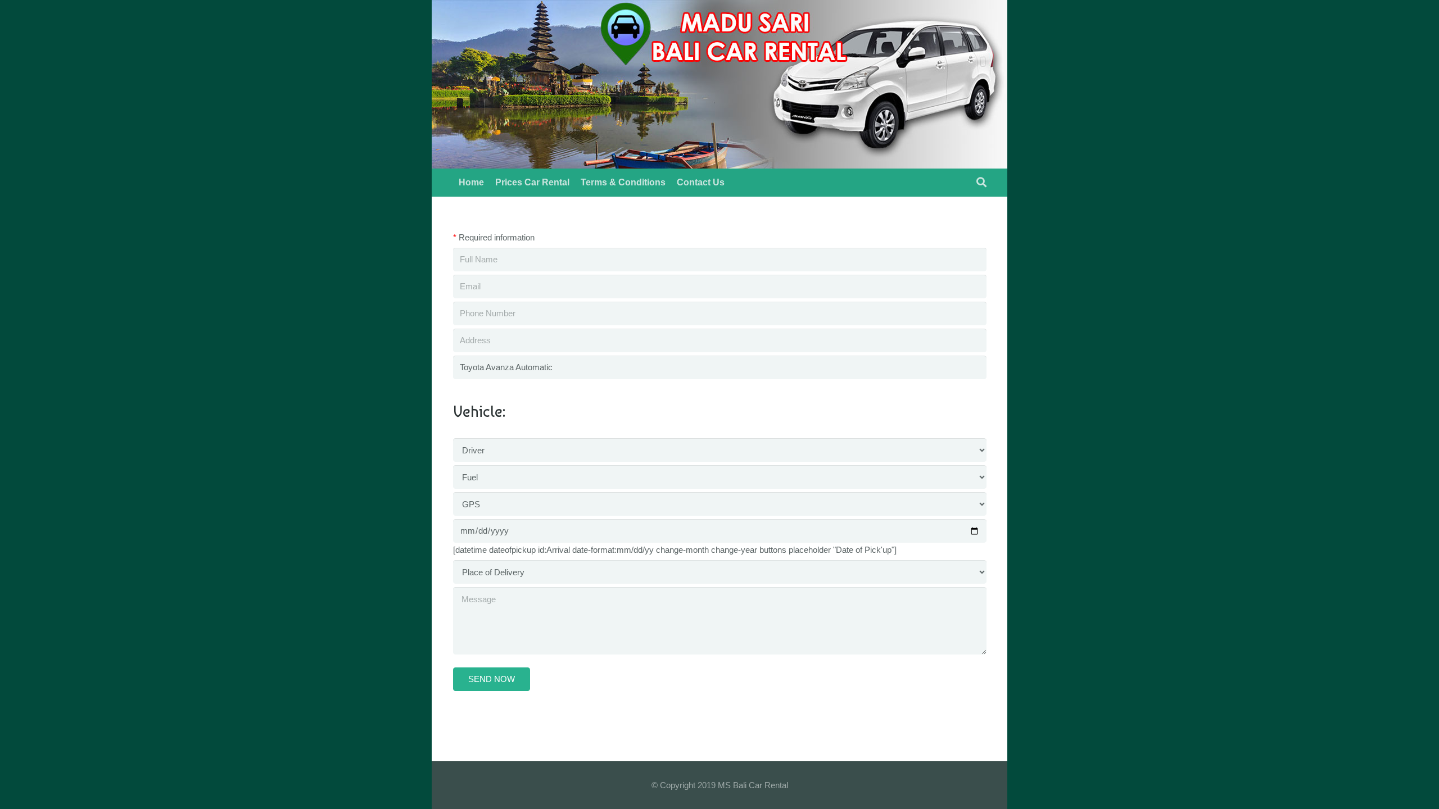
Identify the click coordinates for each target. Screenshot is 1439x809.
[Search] (981, 182)
